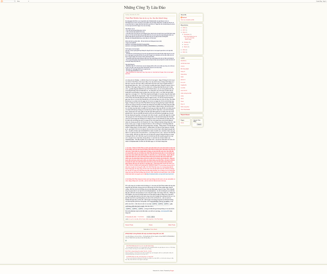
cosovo (183, 66)
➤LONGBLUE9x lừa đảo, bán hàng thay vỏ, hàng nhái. (139, 256)
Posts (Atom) (153, 229)
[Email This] (147, 217)
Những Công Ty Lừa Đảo (144, 7)
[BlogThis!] (149, 217)
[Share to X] (151, 217)
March (186, 46)
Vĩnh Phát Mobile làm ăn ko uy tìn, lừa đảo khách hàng (146, 18)
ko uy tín (131, 219)
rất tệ (140, 219)
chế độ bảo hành (185, 63)
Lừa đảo (136, 219)
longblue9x (184, 85)
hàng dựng (184, 74)
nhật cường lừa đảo (186, 93)
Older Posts (171, 225)
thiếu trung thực (150, 219)
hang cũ (183, 71)
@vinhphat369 (165, 211)
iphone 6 (183, 79)
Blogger (172, 270)
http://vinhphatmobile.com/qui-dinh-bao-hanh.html (160, 174)
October (186, 42)
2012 (184, 52)
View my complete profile (187, 19)
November (187, 34)
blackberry (183, 60)
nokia (182, 96)
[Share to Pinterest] (154, 217)
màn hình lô (184, 90)
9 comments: (141, 216)
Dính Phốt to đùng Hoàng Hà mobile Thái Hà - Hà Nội (138, 251)
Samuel (184, 17)
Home (151, 225)
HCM (182, 77)
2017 (184, 30)
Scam (143, 219)
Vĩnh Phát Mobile (158, 219)
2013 (184, 49)
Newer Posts (129, 225)
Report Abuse (185, 114)
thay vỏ (183, 104)
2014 (184, 32)
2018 (184, 27)
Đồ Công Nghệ (185, 68)
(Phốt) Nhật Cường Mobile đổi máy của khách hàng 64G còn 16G (144, 233)
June (185, 44)
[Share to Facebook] (152, 217)
